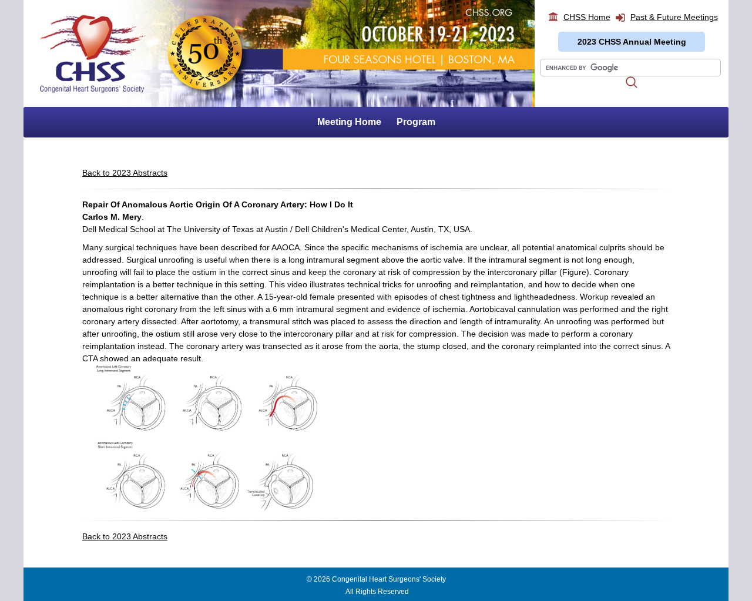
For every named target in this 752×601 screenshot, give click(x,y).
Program (416, 122)
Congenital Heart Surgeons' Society (389, 579)
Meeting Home (349, 122)
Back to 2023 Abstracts (124, 172)
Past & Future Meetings (674, 17)
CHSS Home (586, 17)
